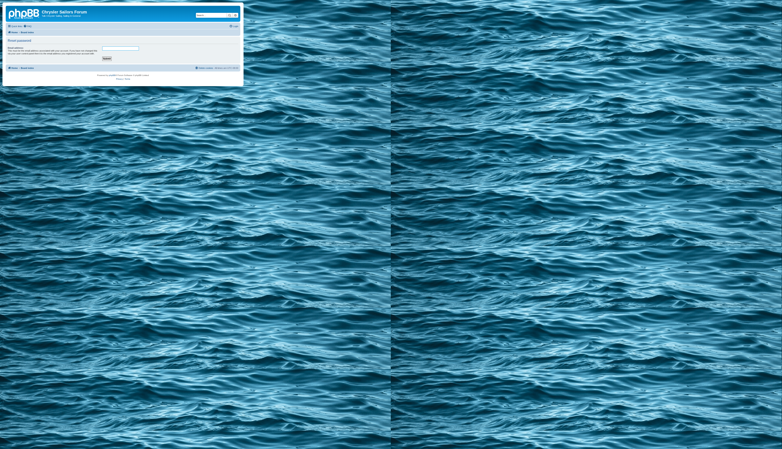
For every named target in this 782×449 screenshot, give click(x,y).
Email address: (16, 48)
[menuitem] (27, 26)
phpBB (112, 75)
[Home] (24, 13)
